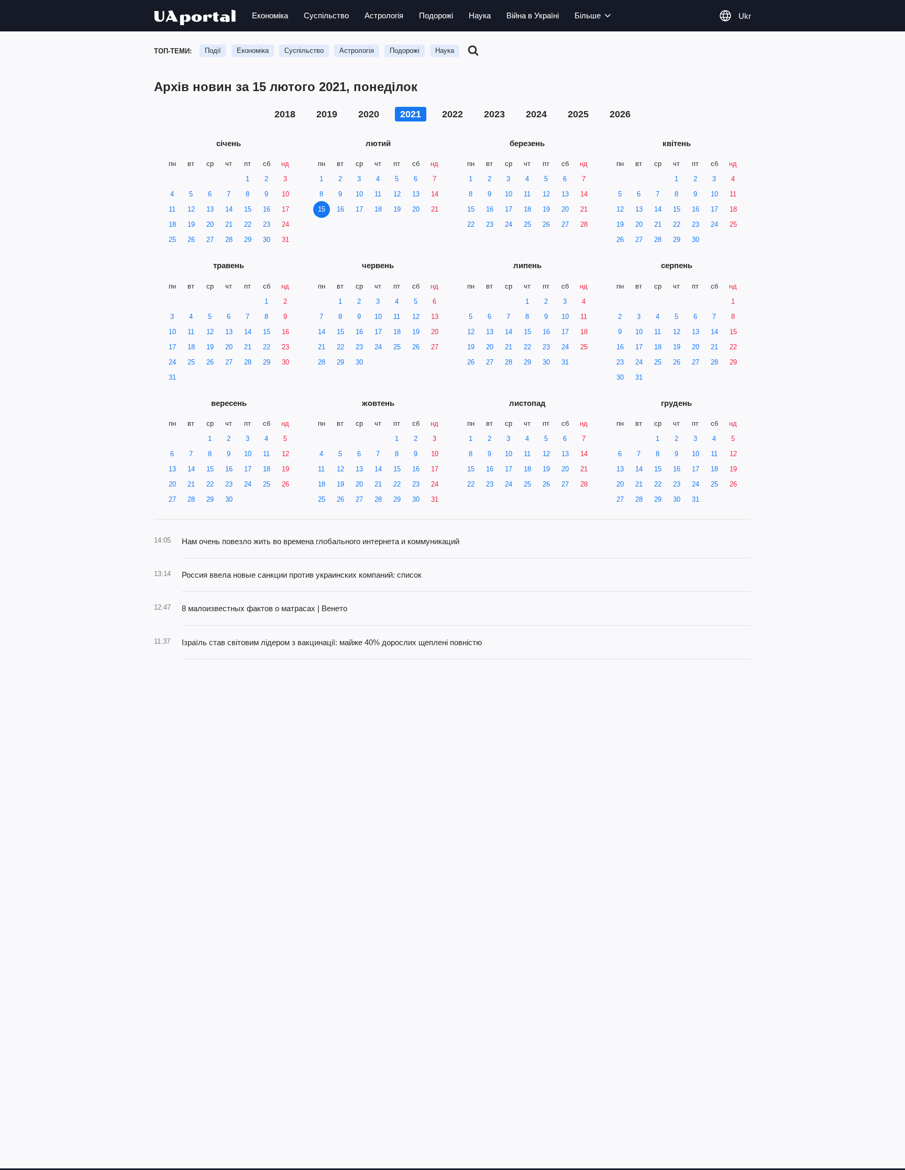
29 (247, 240)
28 (229, 240)
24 (285, 224)
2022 (452, 114)
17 (285, 209)
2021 (410, 114)
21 (229, 224)
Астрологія (384, 15)
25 (172, 240)
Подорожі (436, 15)
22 (247, 224)
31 (285, 240)
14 (229, 209)
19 (191, 224)
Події (213, 50)
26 (191, 240)
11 (172, 209)
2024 (536, 114)
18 (172, 224)
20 (210, 224)
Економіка (270, 15)
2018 (284, 114)
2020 (368, 114)
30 (266, 240)
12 (191, 209)
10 (285, 194)
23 (266, 224)
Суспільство (326, 15)
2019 (326, 114)
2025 (578, 114)
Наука (480, 15)
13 (210, 209)
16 (266, 209)
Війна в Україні (532, 15)
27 (210, 240)
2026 (620, 114)
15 (247, 209)
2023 (494, 114)
